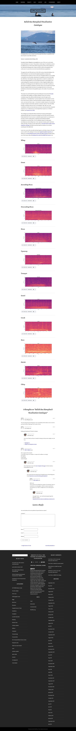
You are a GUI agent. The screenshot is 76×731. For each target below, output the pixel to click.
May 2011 (50, 709)
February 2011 (50, 715)
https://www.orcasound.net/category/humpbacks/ (38, 475)
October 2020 (51, 631)
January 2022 (50, 614)
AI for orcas (14, 593)
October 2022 (51, 600)
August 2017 (50, 683)
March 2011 (50, 712)
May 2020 (50, 643)
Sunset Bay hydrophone (49, 545)
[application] (38, 562)
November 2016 (51, 686)
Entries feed (32, 603)
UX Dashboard (52, 2)
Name (22, 529)
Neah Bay (14, 619)
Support (40, 2)
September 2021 (51, 620)
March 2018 (50, 675)
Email (22, 532)
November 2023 (51, 588)
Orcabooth (14, 631)
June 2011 (50, 706)
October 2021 (50, 617)
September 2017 (51, 680)
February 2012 (50, 689)
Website (22, 536)
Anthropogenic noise (16, 596)
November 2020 (51, 629)
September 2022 (51, 603)
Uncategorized (15, 660)
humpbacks (14, 613)
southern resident (15, 651)
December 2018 (51, 663)
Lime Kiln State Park (15, 616)
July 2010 (50, 724)
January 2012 (50, 692)
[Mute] (41, 562)
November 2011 (51, 695)
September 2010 (51, 721)
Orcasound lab (15, 636)
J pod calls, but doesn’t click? (17, 567)
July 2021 (50, 626)
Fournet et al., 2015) (31, 110)
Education (14, 605)
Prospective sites (15, 642)
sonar (13, 648)
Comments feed (33, 606)
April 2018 (50, 672)
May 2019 (50, 657)
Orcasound (38, 10)
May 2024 (50, 585)
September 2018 (51, 666)
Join (45, 2)
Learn (17, 2)
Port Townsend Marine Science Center (19, 639)
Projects (29, 2)
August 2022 (50, 605)
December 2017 (51, 678)
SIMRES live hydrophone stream (31, 444)
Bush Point (14, 602)
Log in (31, 601)
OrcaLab (51, 93)
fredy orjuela (35, 480)
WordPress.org (33, 609)
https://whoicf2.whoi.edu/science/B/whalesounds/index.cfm (44, 499)
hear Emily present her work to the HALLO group (37, 133)
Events (58, 2)
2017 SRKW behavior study (17, 587)
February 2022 (51, 611)
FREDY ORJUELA (27, 449)
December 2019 (51, 649)
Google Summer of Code (26, 545)
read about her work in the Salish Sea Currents (41, 135)
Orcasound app (15, 634)
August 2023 (50, 591)
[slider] (43, 562)
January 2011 (50, 718)
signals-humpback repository (46, 131)
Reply (54, 418)
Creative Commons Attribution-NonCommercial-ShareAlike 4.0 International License (36, 576)
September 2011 (51, 701)
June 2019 (50, 654)
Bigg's (13, 599)
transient (13, 657)
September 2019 (51, 652)
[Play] (31, 562)
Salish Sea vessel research (17, 645)
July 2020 (50, 640)
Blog (35, 2)
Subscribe (23, 2)
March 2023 (50, 594)
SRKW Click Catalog (57, 575)
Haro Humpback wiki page (40, 465)
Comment (23, 513)
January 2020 (50, 646)
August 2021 (50, 623)
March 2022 (50, 608)
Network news (14, 622)
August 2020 (50, 637)
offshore (13, 628)
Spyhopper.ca (27, 442)
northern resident (15, 625)
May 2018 (50, 669)
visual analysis (14, 662)
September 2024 (51, 582)
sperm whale (14, 654)
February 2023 (51, 597)
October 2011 (50, 698)
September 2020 (51, 634)
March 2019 (50, 660)
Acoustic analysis (15, 590)
